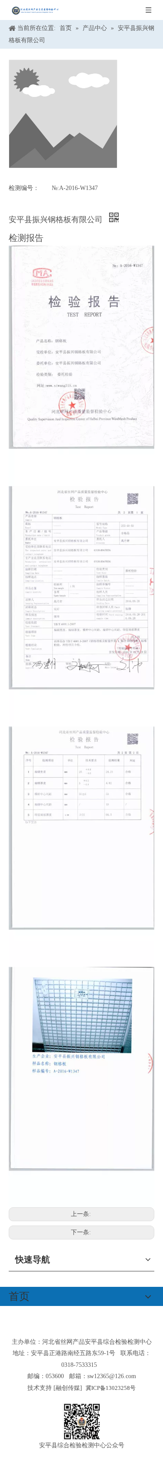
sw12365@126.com (111, 1376)
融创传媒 (68, 1388)
